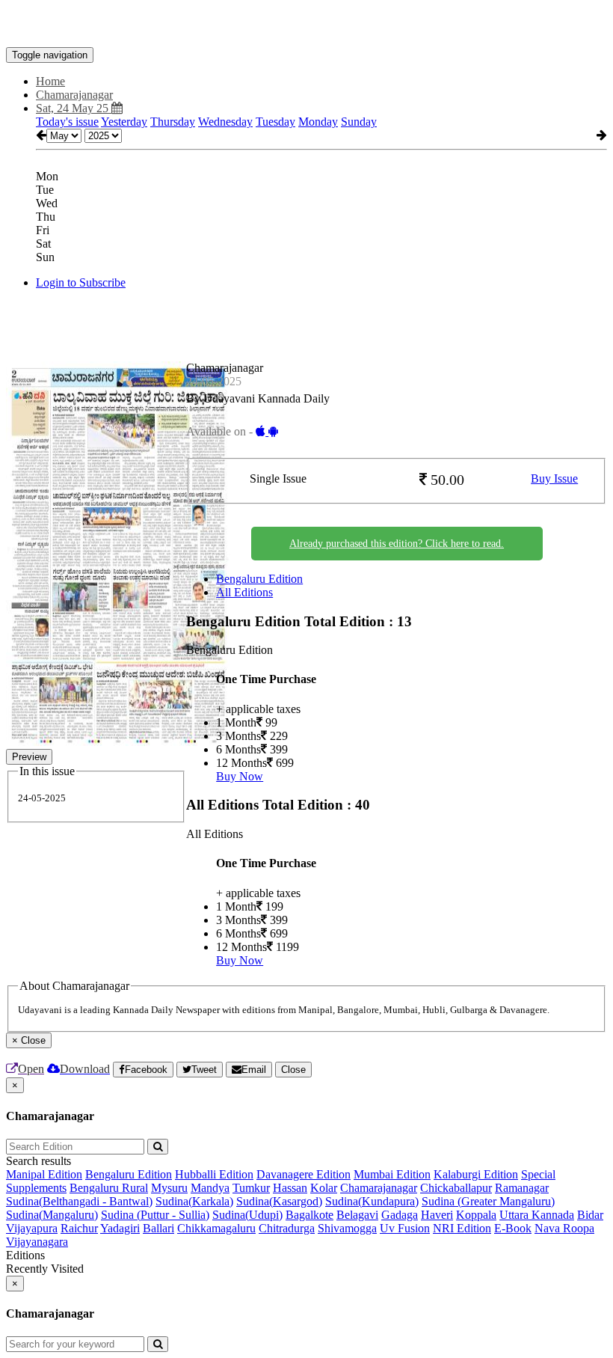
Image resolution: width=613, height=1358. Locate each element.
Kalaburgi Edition (476, 1174)
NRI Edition (462, 1228)
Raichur (79, 1228)
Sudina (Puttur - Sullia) (155, 1214)
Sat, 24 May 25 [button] (73, 108)
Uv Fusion (405, 1228)
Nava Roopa (564, 1228)
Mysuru (169, 1187)
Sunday (359, 121)
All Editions (244, 592)
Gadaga (399, 1214)
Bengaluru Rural (109, 1187)
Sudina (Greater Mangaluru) (488, 1201)
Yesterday (124, 121)
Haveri (437, 1214)
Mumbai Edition (392, 1174)
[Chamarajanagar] (306, 24)
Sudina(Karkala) (194, 1201)
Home (50, 81)
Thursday (172, 121)
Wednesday (225, 121)
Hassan (290, 1187)
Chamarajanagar (378, 1187)
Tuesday (275, 121)
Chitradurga (287, 1228)
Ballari (158, 1228)
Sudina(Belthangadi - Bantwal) (79, 1201)
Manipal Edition (44, 1174)
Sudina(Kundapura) (372, 1201)
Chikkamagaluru (216, 1228)
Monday (318, 121)
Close (293, 1069)
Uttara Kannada (536, 1214)
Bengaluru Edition (259, 578)
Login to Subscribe (81, 282)
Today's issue (67, 121)
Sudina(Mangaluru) (52, 1214)
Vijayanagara (37, 1241)
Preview (29, 756)
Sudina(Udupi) (247, 1214)
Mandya (210, 1187)
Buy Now (239, 776)
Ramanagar (522, 1187)
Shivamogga (347, 1228)
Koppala (476, 1214)
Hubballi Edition (214, 1174)
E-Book (513, 1228)
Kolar (323, 1187)
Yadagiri (120, 1228)
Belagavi (357, 1214)
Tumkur (251, 1187)
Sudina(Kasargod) (279, 1201)
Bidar (590, 1214)
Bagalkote (309, 1214)
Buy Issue (554, 478)
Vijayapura (32, 1228)
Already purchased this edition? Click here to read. (396, 543)
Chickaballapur (456, 1187)
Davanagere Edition (303, 1174)
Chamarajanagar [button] (74, 94)
